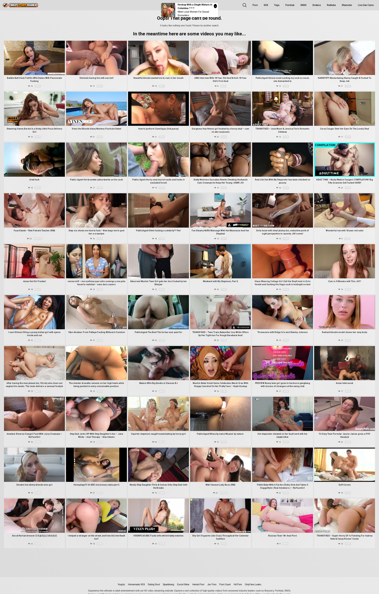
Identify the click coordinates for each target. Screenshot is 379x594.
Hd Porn (238, 584)
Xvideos (316, 5)
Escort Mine (183, 584)
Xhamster (347, 5)
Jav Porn (211, 584)
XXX (266, 5)
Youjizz (121, 584)
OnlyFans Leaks (253, 584)
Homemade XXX (136, 584)
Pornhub (289, 5)
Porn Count (225, 584)
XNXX (303, 5)
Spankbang (168, 584)
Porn (255, 5)
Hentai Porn (198, 584)
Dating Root (154, 584)
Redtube (331, 5)
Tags (277, 5)
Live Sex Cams (366, 5)
